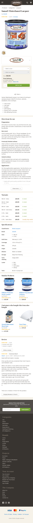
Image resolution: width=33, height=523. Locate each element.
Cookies (20, 514)
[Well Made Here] (4, 52)
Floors (4, 458)
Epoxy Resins (5, 427)
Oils (3, 420)
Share (18, 94)
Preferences (5, 481)
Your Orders (5, 476)
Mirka (3, 445)
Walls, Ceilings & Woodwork (9, 459)
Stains (4, 421)
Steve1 (3, 356)
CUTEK (4, 443)
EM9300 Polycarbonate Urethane (26, 293)
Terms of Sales (8, 514)
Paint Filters (22, 324)
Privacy (15, 514)
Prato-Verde (5, 441)
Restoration (5, 423)
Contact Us (5, 497)
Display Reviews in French (10, 394)
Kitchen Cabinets (7, 461)
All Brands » (5, 449)
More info (15, 81)
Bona (3, 439)
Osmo (4, 438)
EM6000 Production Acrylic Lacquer (7, 293)
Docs (3, 492)
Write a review (7, 350)
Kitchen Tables (6, 465)
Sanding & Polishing (7, 429)
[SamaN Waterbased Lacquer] (16, 34)
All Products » (6, 467)
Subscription (25, 409)
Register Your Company (8, 478)
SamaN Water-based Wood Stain (7, 325)
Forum (4, 496)
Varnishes (5, 425)
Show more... (16, 188)
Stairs (3, 463)
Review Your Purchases (8, 479)
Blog (3, 494)
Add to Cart (18, 85)
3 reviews (15, 17)
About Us (4, 490)
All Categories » (6, 431)
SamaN (5, 14)
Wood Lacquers (16, 228)
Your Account (5, 474)
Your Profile (5, 483)
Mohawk (4, 447)
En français (26, 514)
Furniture (4, 456)
